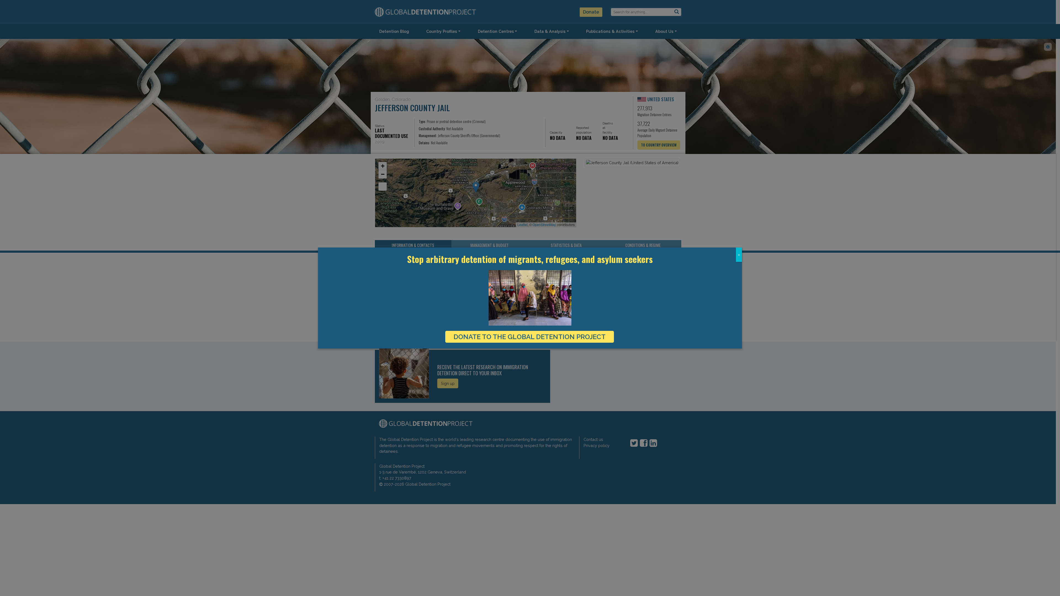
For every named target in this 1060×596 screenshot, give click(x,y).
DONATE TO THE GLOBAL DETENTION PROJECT (530, 337)
